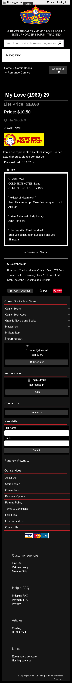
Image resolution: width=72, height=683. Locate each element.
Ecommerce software (24, 656)
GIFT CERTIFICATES (20, 31)
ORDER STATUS (35, 34)
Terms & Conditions (16, 508)
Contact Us (37, 412)
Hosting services (21, 660)
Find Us (16, 563)
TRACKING (54, 34)
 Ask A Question (20, 291)
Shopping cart (39, 345)
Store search (12, 483)
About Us (10, 477)
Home (8, 67)
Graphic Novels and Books (20, 320)
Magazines (11, 326)
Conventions (12, 490)
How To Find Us (14, 521)
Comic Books (23, 67)
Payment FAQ (20, 599)
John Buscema (27, 279)
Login (28, 4)
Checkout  (58, 70)
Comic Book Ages (15, 314)
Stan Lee (12, 279)
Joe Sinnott (43, 279)
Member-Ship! (20, 571)
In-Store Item (12, 332)
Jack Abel (42, 275)
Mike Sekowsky (26, 275)
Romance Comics (19, 72)
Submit (36, 450)
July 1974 (52, 270)
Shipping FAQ (20, 595)
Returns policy (20, 567)
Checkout (38, 362)
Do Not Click (19, 632)
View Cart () (57, 2)
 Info (11, 170)
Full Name (10, 427)
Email (8, 438)
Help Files (11, 514)
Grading (16, 628)
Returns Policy (13, 502)
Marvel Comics (37, 270)
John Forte (55, 275)
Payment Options (15, 496)
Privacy (16, 603)
